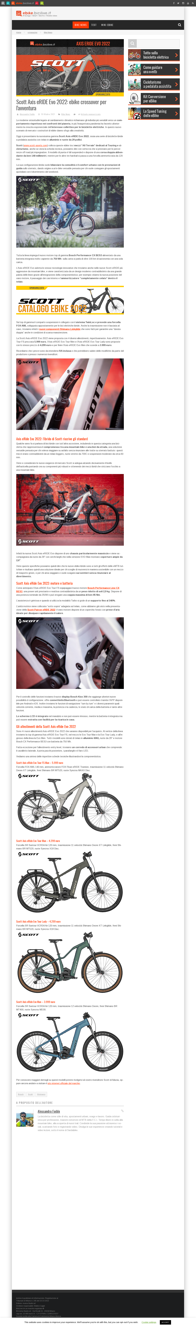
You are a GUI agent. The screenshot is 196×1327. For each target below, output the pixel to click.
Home (18, 33)
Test (94, 25)
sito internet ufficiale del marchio (64, 1083)
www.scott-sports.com (35, 145)
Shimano (41, 1094)
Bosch (21, 1094)
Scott (30, 1094)
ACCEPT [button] (165, 1322)
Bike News (81, 25)
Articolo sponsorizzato (91, 114)
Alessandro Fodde (27, 114)
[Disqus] (70, 1176)
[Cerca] (180, 24)
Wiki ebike (107, 25)
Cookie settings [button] (149, 1322)
